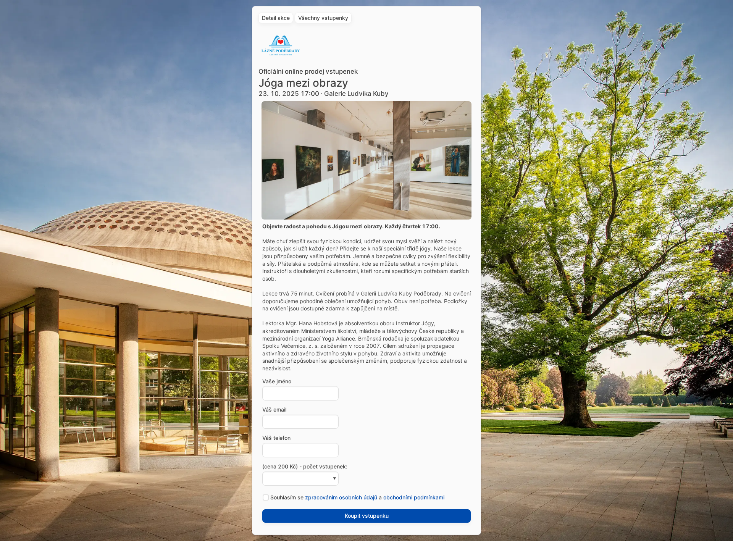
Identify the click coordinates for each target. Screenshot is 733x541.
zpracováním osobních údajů (341, 497)
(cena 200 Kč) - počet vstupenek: (304, 466)
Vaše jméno (276, 381)
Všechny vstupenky (323, 18)
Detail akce (276, 18)
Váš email (274, 410)
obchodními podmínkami (413, 497)
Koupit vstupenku (367, 515)
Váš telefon (276, 438)
